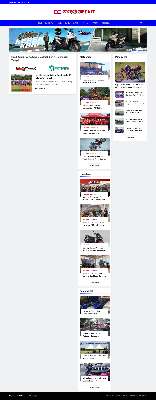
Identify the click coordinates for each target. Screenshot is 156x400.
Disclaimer (142, 396)
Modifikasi (105, 23)
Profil (95, 23)
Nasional (49, 23)
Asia (60, 23)
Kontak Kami (109, 396)
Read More (39, 88)
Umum (75, 23)
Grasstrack (17, 90)
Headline (86, 77)
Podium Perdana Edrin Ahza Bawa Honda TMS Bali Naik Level (134, 130)
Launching (94, 194)
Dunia (67, 23)
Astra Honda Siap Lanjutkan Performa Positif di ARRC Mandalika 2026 (135, 104)
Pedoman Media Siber (129, 396)
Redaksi (117, 396)
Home (40, 23)
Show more (94, 165)
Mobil (85, 23)
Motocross (94, 77)
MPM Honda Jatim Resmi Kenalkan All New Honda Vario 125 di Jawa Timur (93, 225)
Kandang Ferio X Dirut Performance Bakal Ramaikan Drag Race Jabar (94, 313)
